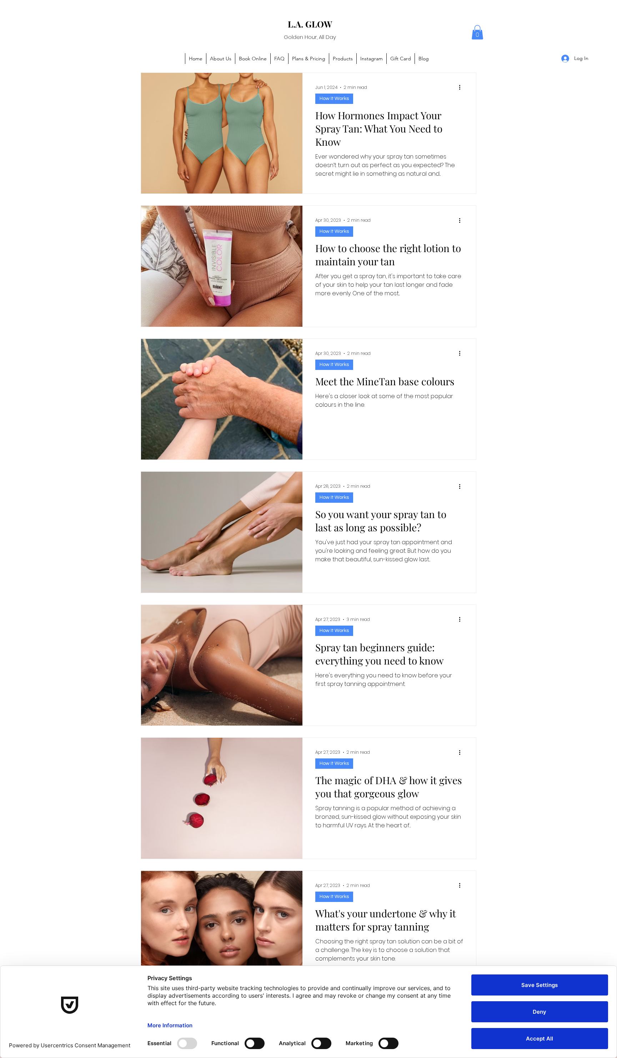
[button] (477, 32)
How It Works (334, 98)
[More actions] (462, 87)
